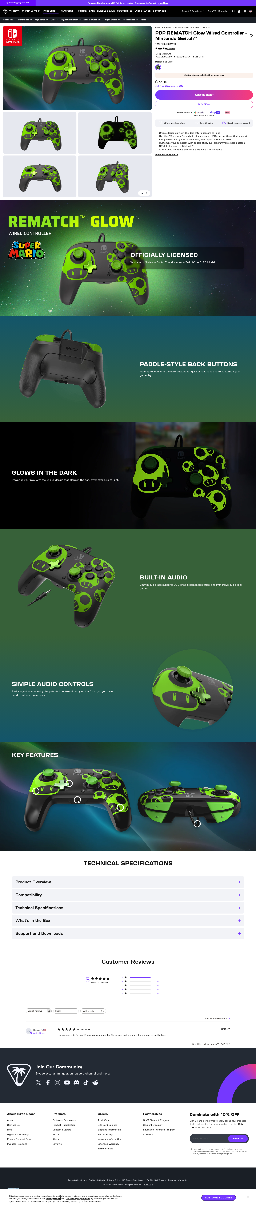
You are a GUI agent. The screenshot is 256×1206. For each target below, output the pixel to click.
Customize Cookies (218, 1197)
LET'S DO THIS (153, 621)
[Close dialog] (177, 568)
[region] (128, 1197)
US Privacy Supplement (78, 1198)
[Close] (248, 1197)
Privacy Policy (53, 1198)
